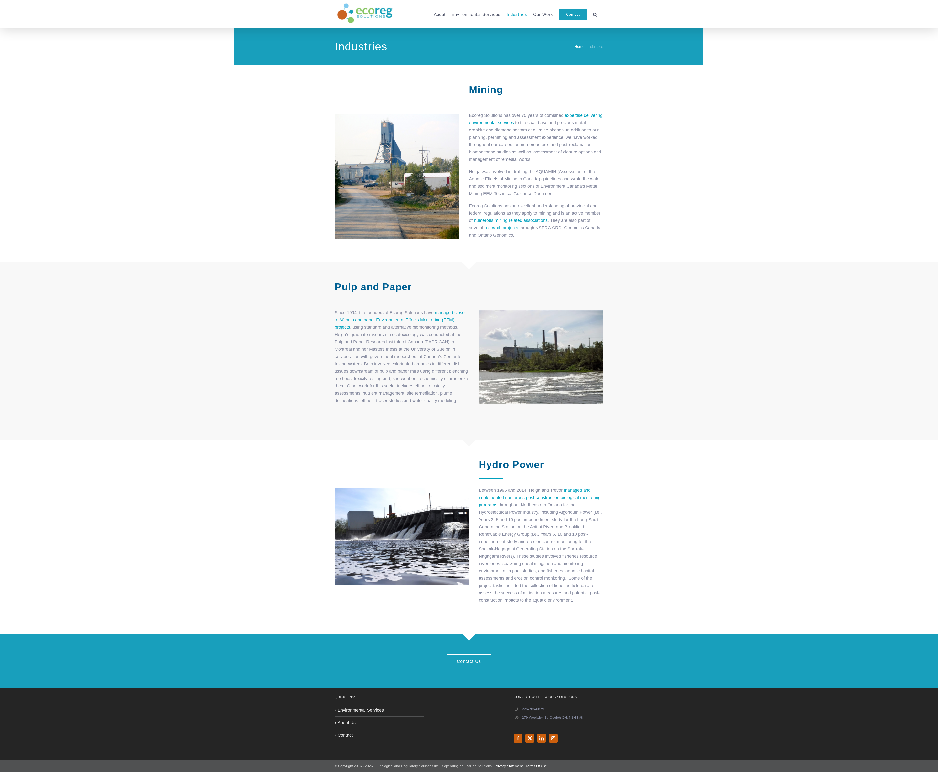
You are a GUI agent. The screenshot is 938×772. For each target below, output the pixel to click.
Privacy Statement (509, 766)
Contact (345, 735)
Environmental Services (361, 710)
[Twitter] (529, 738)
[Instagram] (553, 738)
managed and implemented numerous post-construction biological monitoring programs (540, 497)
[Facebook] (518, 738)
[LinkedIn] (541, 738)
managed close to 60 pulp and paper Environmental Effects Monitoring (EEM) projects (400, 320)
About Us (347, 722)
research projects (500, 227)
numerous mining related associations (511, 220)
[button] (595, 14)
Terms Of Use (536, 766)
